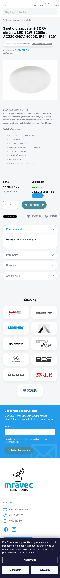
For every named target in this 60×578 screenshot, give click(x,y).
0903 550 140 (15, 521)
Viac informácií (25, 552)
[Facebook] (5, 529)
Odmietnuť (15, 569)
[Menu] (56, 4)
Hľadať (53, 12)
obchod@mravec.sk (18, 509)
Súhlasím (44, 569)
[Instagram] (13, 529)
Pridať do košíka (31, 205)
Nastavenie (30, 559)
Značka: (8, 53)
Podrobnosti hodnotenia (42, 44)
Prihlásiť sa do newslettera (19, 450)
